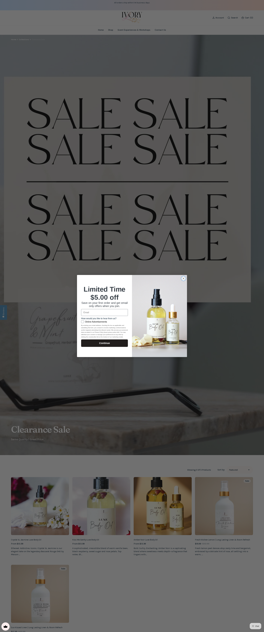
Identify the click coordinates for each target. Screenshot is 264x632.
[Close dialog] (183, 278)
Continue (104, 343)
